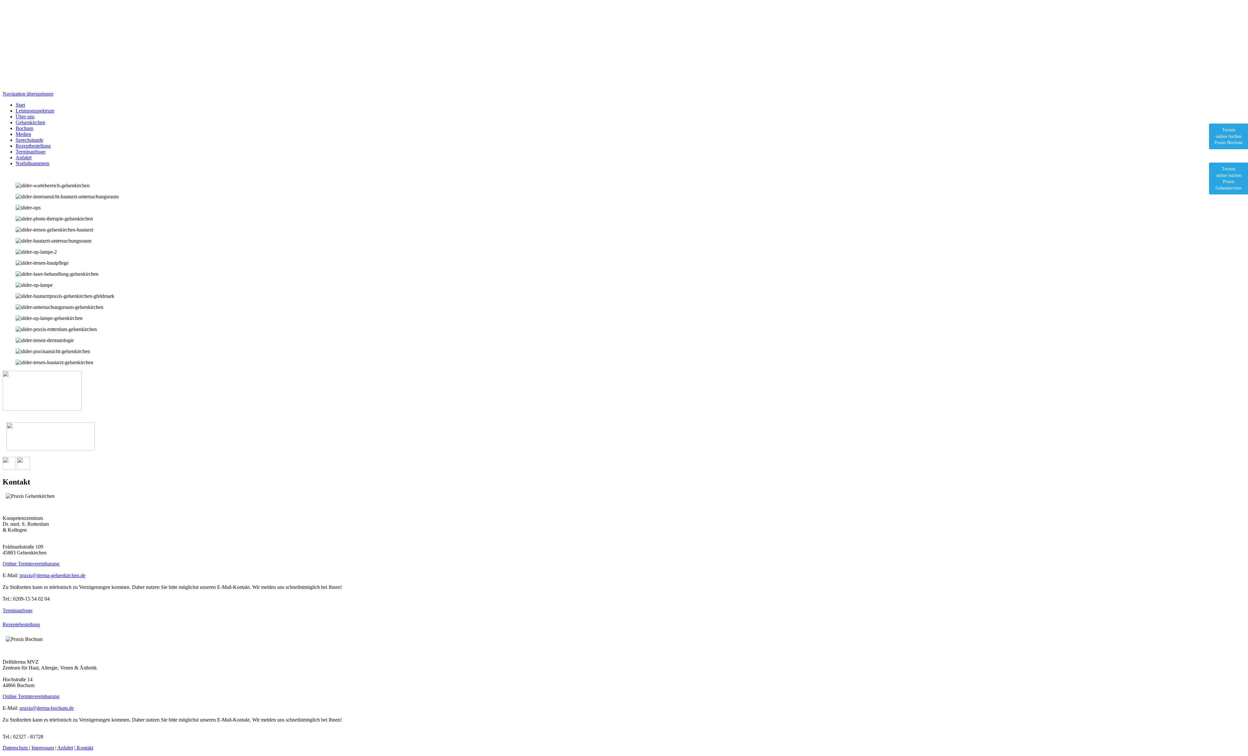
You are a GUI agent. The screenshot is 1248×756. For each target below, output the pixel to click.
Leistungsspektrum (35, 110)
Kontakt (84, 747)
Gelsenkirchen (30, 122)
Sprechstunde (29, 140)
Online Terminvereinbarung (31, 563)
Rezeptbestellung (33, 146)
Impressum (43, 747)
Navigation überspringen (28, 94)
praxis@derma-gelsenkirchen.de (52, 575)
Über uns (25, 116)
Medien (23, 134)
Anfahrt (24, 157)
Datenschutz (16, 747)
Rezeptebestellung (21, 624)
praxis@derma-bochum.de (47, 708)
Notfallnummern (32, 163)
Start (20, 105)
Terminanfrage (31, 151)
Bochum (24, 128)
